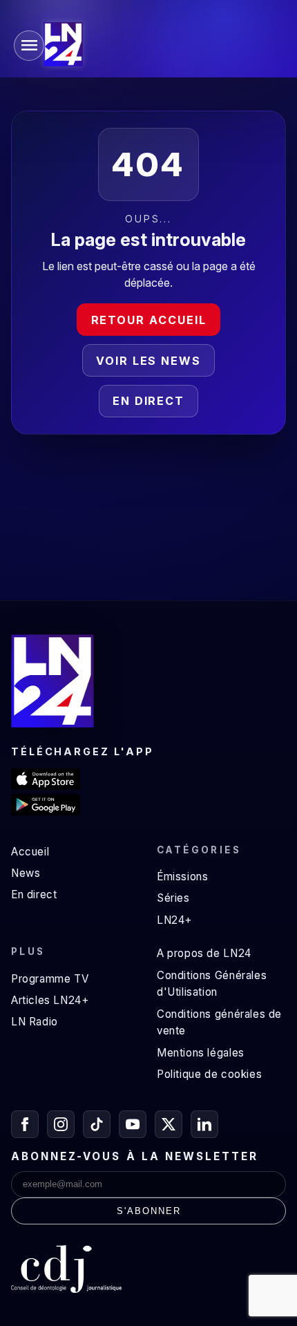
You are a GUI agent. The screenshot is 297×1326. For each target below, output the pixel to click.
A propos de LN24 (204, 953)
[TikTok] (97, 1124)
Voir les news (148, 361)
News (25, 873)
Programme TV (49, 978)
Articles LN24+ (50, 1000)
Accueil (30, 851)
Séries (173, 897)
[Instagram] (61, 1124)
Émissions (182, 876)
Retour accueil (149, 320)
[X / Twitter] (168, 1124)
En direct (148, 401)
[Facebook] (25, 1124)
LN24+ (174, 920)
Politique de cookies (209, 1074)
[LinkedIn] (204, 1124)
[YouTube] (132, 1124)
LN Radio (34, 1021)
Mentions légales (201, 1052)
